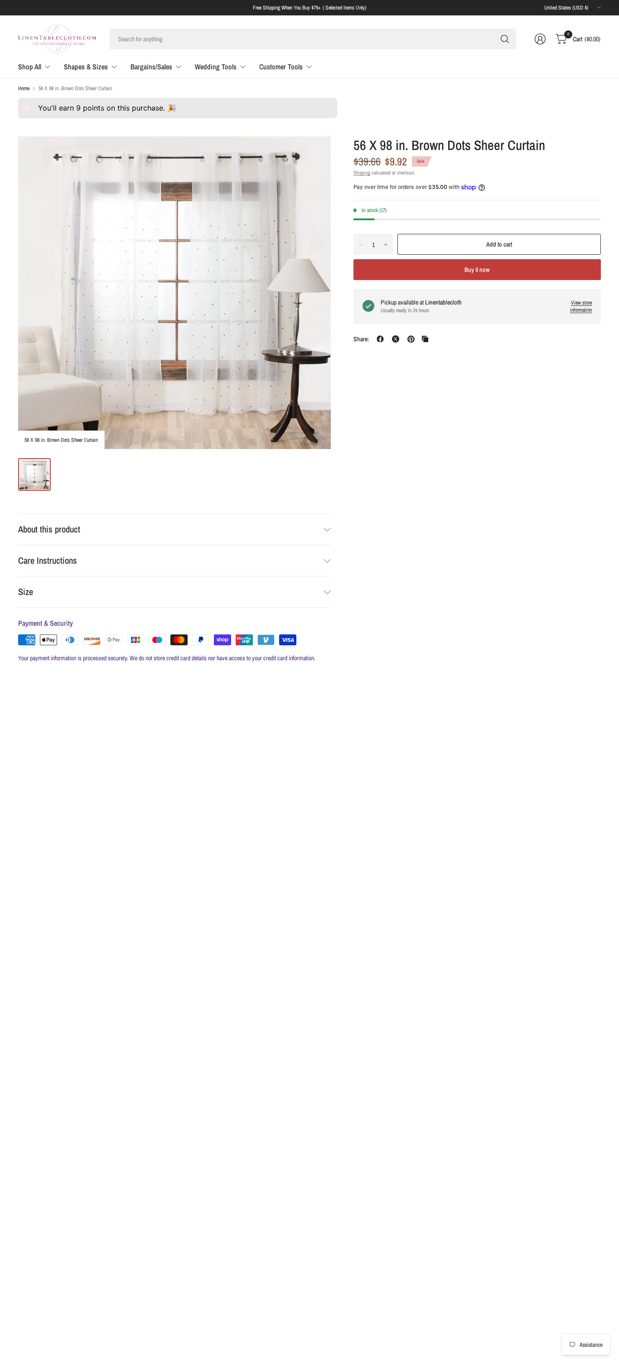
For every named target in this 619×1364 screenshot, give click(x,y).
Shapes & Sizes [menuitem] (86, 67)
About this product (49, 529)
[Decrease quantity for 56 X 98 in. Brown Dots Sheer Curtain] (361, 244)
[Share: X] (395, 339)
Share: (361, 339)
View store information (581, 306)
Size (25, 591)
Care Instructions (47, 560)
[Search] (504, 39)
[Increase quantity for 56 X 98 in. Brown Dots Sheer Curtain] (385, 244)
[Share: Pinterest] (411, 339)
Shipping (361, 172)
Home (23, 88)
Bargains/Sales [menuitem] (151, 67)
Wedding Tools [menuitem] (216, 67)
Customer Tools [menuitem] (281, 67)
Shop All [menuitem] (29, 67)
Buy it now (477, 270)
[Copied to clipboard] (425, 339)
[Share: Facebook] (380, 339)
